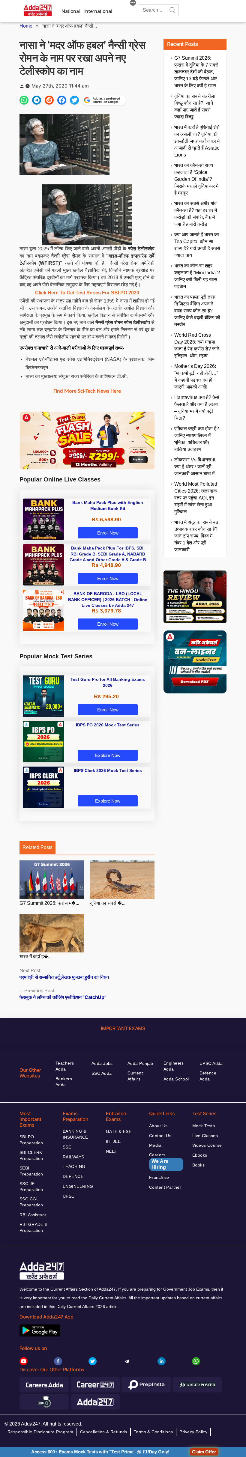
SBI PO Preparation (31, 1139)
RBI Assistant (33, 1214)
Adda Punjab (140, 1063)
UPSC (69, 1196)
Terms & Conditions (153, 1431)
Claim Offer (204, 1451)
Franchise (159, 1177)
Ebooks (199, 1155)
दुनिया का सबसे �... (107, 903)
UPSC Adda (211, 1063)
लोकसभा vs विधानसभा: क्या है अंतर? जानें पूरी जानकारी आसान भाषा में (195, 466)
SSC (67, 1147)
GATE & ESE (118, 1131)
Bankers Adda (64, 1081)
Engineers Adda (174, 1066)
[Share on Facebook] (61, 100)
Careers (159, 1161)
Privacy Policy (193, 1431)
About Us (158, 1125)
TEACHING (74, 1166)
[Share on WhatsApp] (24, 100)
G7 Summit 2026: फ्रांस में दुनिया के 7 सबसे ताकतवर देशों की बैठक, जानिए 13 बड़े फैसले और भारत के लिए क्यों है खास (196, 71)
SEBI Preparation (31, 1171)
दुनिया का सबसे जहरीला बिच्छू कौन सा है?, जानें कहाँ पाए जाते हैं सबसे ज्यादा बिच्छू (194, 106)
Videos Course (207, 1145)
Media (155, 1145)
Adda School (176, 1079)
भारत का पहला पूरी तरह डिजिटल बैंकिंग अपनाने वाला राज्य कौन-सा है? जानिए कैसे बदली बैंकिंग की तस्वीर (197, 310)
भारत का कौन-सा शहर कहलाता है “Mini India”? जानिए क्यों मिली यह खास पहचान (197, 276)
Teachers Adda (65, 1066)
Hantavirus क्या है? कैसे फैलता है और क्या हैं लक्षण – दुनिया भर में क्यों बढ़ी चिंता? (196, 408)
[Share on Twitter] (74, 100)
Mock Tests (203, 1125)
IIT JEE (113, 1141)
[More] (132, 3)
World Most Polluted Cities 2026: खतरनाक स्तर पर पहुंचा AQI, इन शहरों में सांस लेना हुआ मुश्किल (195, 497)
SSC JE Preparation (31, 1186)
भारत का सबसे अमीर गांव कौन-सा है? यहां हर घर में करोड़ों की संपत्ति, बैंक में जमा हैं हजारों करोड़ (195, 214)
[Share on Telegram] (36, 100)
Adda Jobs (102, 1063)
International (98, 11)
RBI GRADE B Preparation (34, 1227)
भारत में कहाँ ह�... (36, 956)
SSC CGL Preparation (31, 1201)
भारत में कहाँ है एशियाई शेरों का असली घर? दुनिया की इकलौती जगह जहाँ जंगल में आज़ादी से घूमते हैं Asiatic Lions (197, 141)
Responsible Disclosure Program (41, 1431)
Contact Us (160, 1135)
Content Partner (165, 1187)
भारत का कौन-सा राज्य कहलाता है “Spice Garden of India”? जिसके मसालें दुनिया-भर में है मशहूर (196, 179)
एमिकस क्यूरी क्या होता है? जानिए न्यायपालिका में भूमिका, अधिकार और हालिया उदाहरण (196, 439)
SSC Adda (102, 1073)
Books (198, 1165)
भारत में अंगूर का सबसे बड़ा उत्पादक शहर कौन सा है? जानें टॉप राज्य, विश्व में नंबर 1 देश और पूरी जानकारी (197, 536)
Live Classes (205, 1135)
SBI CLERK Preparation (31, 1155)
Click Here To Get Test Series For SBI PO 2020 (87, 292)
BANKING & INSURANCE (75, 1134)
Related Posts (37, 847)
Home (26, 25)
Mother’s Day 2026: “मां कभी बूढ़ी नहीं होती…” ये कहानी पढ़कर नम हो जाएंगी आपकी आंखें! (196, 376)
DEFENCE (73, 1176)
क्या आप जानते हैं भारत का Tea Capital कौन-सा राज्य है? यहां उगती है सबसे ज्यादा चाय (197, 245)
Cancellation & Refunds (103, 1431)
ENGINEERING (78, 1186)
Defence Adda (208, 1076)
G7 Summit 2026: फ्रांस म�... (49, 903)
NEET (112, 1151)
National (71, 11)
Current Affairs (135, 1076)
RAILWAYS (73, 1157)
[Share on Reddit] (49, 100)
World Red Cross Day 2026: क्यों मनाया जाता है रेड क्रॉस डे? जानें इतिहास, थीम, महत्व (196, 345)
